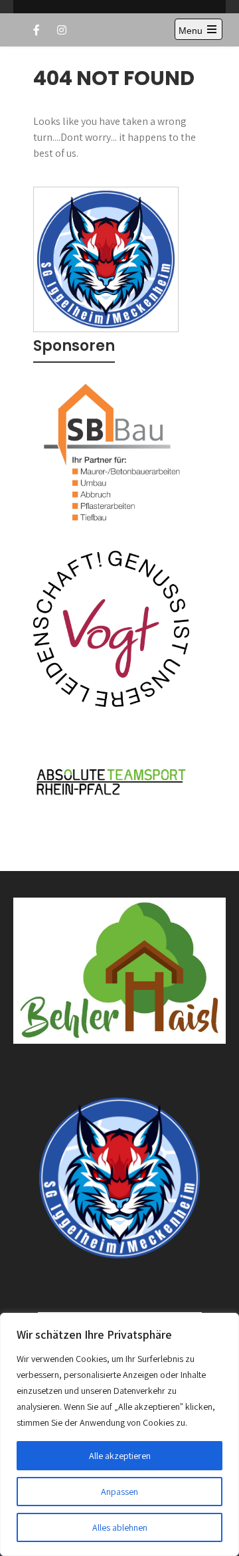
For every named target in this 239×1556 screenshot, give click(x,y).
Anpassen (119, 1492)
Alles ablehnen (119, 1527)
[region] (119, 1434)
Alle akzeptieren (120, 1456)
